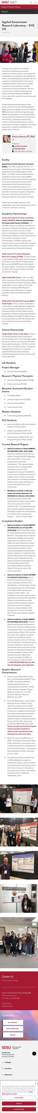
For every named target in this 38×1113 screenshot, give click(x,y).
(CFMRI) (19, 256)
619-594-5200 (6, 1053)
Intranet (12, 1035)
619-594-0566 (6, 1003)
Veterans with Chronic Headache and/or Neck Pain (21, 663)
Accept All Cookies (19, 1109)
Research (5, 12)
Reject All (19, 1103)
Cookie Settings (19, 1098)
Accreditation (12, 1022)
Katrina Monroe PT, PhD (23, 136)
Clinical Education (12, 1028)
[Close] (36, 1083)
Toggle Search (30, 2)
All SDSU (35, 2)
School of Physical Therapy (11, 7)
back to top (34, 1054)
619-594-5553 (20, 149)
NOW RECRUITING (17, 662)
